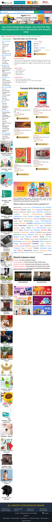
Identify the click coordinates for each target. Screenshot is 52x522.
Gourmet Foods (22, 9)
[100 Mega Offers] (32, 189)
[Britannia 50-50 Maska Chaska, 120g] (42, 128)
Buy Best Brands (15, 518)
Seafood (30, 269)
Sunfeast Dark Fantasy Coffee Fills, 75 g (22, 130)
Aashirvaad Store (23, 282)
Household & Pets (36, 6)
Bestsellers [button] (47, 12)
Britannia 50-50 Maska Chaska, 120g (41, 137)
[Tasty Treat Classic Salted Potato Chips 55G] (23, 99)
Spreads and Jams (42, 266)
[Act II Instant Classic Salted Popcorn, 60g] (42, 99)
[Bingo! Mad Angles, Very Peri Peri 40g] (22, 49)
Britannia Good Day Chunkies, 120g (40, 161)
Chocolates (27, 264)
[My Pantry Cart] (7, 2)
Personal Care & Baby (7, 9)
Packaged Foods (27, 6)
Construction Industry (34, 518)
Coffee (23, 260)
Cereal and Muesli (30, 266)
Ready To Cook (17, 269)
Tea (20, 260)
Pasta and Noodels (37, 268)
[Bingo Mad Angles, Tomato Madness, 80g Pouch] (23, 155)
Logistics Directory (26, 520)
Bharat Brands (6, 518)
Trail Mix (39, 262)
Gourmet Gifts (45, 264)
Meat (22, 269)
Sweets (33, 264)
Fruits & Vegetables (31, 9)
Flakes (48, 266)
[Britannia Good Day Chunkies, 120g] (42, 153)
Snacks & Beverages (16, 6)
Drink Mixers (28, 260)
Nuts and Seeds (33, 262)
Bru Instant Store (42, 282)
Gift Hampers (38, 264)
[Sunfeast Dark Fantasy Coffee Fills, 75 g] (23, 124)
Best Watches (24, 518)
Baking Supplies (46, 268)
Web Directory (44, 518)
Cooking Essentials (6, 6)
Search (36, 12)
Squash (34, 260)
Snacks (44, 262)
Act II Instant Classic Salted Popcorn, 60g (42, 110)
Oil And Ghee (29, 268)
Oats (36, 266)
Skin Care (15, 9)
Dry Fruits (26, 262)
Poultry (26, 269)
